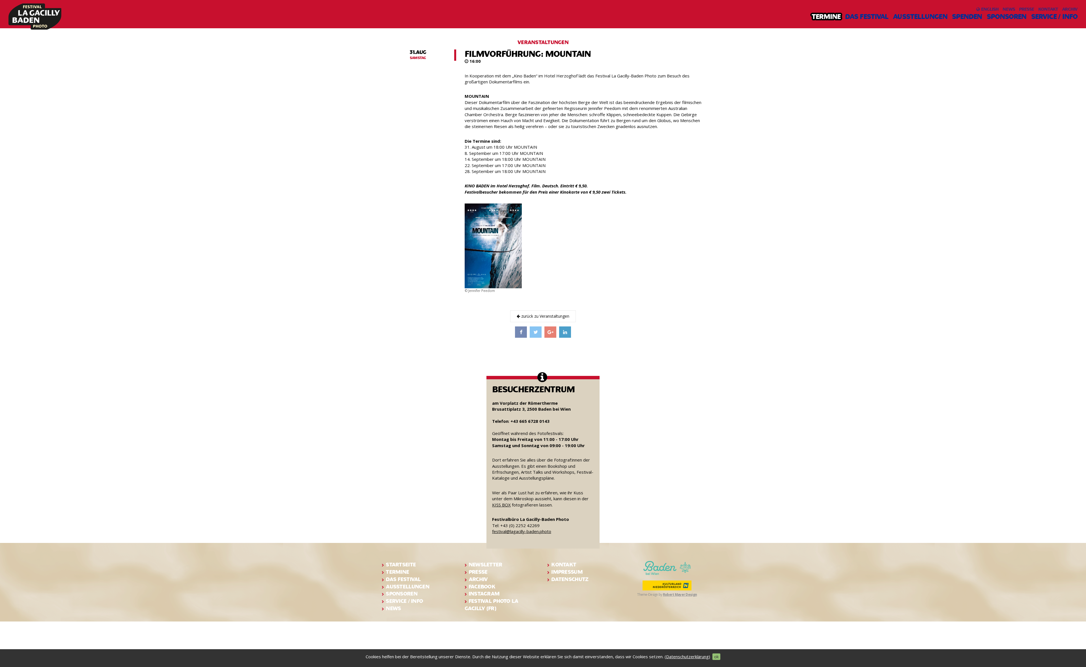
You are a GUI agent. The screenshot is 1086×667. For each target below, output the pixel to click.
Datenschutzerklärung (687, 656)
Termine (826, 17)
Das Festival (866, 17)
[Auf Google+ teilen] (550, 332)
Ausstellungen (920, 17)
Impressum (567, 572)
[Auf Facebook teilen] (521, 332)
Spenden (967, 17)
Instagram (484, 593)
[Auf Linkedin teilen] (565, 332)
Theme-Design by (667, 594)
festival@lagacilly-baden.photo (521, 531)
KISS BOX (501, 505)
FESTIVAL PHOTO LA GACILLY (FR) (491, 605)
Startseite (401, 564)
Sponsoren (1007, 17)
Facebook (482, 586)
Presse (1026, 9)
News (1009, 9)
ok (716, 656)
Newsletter (485, 564)
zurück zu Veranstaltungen (544, 316)
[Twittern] (536, 332)
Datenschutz (569, 579)
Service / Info (1054, 17)
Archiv (1070, 9)
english (989, 9)
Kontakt (1048, 9)
